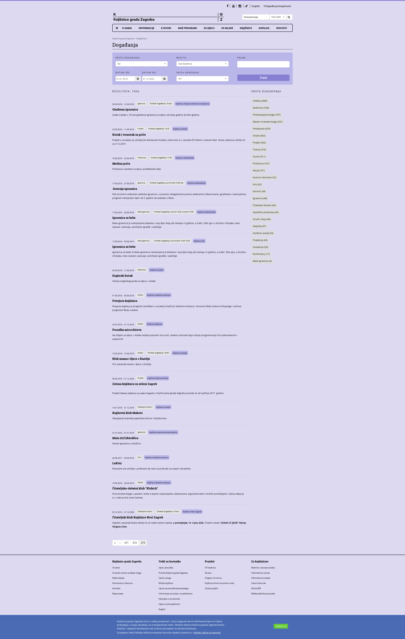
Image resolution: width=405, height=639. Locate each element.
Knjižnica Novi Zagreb (192, 511)
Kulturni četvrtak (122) (264, 177)
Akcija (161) (259, 170)
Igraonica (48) (260, 198)
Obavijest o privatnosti (169, 598)
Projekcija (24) (260, 240)
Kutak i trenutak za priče (129, 135)
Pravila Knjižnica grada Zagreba (173, 572)
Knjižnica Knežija (180, 353)
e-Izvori (166, 28)
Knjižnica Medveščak (185, 158)
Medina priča (121, 164)
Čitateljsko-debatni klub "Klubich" (135, 488)
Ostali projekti (211, 588)
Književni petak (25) (263, 233)
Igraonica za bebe (124, 218)
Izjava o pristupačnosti (169, 604)
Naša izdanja (118, 577)
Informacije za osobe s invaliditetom (176, 593)
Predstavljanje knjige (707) (266, 114)
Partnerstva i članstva (122, 583)
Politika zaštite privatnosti (207, 632)
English (256, 6)
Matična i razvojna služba (263, 567)
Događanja (141, 38)
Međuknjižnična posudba (263, 593)
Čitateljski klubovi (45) (264, 205)
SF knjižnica (210, 567)
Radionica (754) (261, 107)
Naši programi (187, 28)
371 (126, 543)
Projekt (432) (259, 142)
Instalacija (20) (260, 247)
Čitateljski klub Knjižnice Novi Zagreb (137, 517)
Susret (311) (259, 156)
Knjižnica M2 (199, 241)
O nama (127, 28)
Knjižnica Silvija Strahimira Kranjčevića (192, 103)
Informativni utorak (260, 572)
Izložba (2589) (260, 100)
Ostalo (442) (259, 135)
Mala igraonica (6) (262, 260)
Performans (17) (261, 253)
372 (135, 543)
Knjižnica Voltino (180, 129)
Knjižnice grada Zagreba (123, 38)
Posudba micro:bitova (126, 330)
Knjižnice (246, 28)
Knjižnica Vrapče (163, 407)
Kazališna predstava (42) (266, 212)
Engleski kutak (122, 276)
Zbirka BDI (256, 588)
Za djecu (209, 28)
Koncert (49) (259, 191)
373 (143, 543)
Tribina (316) (259, 149)
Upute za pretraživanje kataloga (173, 588)
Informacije (146, 28)
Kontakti (116, 588)
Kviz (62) (257, 184)
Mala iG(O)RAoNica (125, 438)
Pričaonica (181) (261, 163)
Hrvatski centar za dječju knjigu (126, 572)
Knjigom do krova (213, 577)
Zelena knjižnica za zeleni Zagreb (134, 384)
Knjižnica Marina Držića (157, 378)
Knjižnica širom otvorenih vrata (219, 583)
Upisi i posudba (166, 567)
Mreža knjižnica (166, 583)
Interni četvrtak (258, 583)
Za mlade (227, 28)
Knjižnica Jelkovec (154, 324)
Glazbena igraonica (125, 109)
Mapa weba (117, 593)
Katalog (264, 28)
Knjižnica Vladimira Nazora (159, 295)
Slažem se (281, 626)
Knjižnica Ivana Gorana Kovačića (163, 432)
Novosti (281, 28)
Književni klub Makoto (127, 413)
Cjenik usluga (165, 577)
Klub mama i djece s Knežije (131, 359)
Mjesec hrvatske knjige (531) (268, 121)
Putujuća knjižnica (124, 301)
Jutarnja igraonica (124, 189)
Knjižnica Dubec (157, 270)
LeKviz (117, 463)
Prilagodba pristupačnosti (277, 6)
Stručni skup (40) (262, 219)
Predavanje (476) (261, 128)
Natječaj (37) (259, 226)
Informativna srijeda (260, 577)
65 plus (208, 572)
